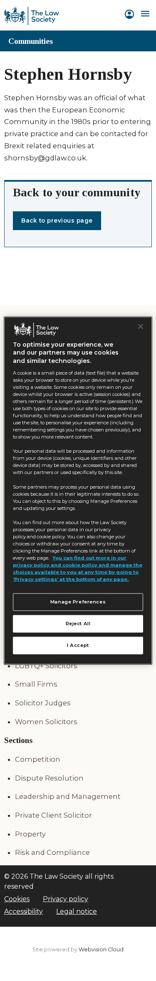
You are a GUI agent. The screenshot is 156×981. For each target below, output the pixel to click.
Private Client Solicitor (53, 815)
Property (30, 834)
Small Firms (36, 684)
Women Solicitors (46, 721)
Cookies (17, 899)
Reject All (78, 623)
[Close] (140, 326)
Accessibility (23, 911)
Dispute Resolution (49, 778)
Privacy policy (65, 899)
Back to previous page (57, 220)
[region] (78, 490)
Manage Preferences (78, 602)
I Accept (78, 645)
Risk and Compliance (52, 852)
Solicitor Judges (43, 703)
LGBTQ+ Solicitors (46, 666)
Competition (37, 759)
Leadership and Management (68, 796)
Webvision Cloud (101, 949)
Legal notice (76, 911)
